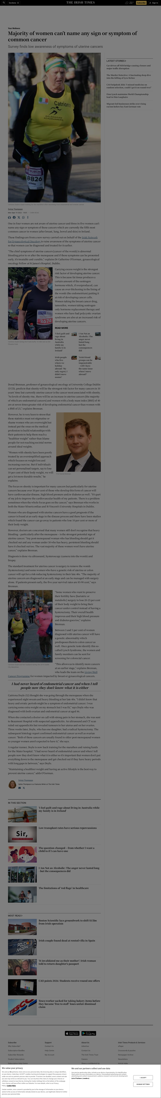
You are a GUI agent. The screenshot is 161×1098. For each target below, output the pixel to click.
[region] (80, 1081)
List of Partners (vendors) (80, 1078)
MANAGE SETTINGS (143, 1084)
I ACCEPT (143, 1077)
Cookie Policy (11, 1086)
